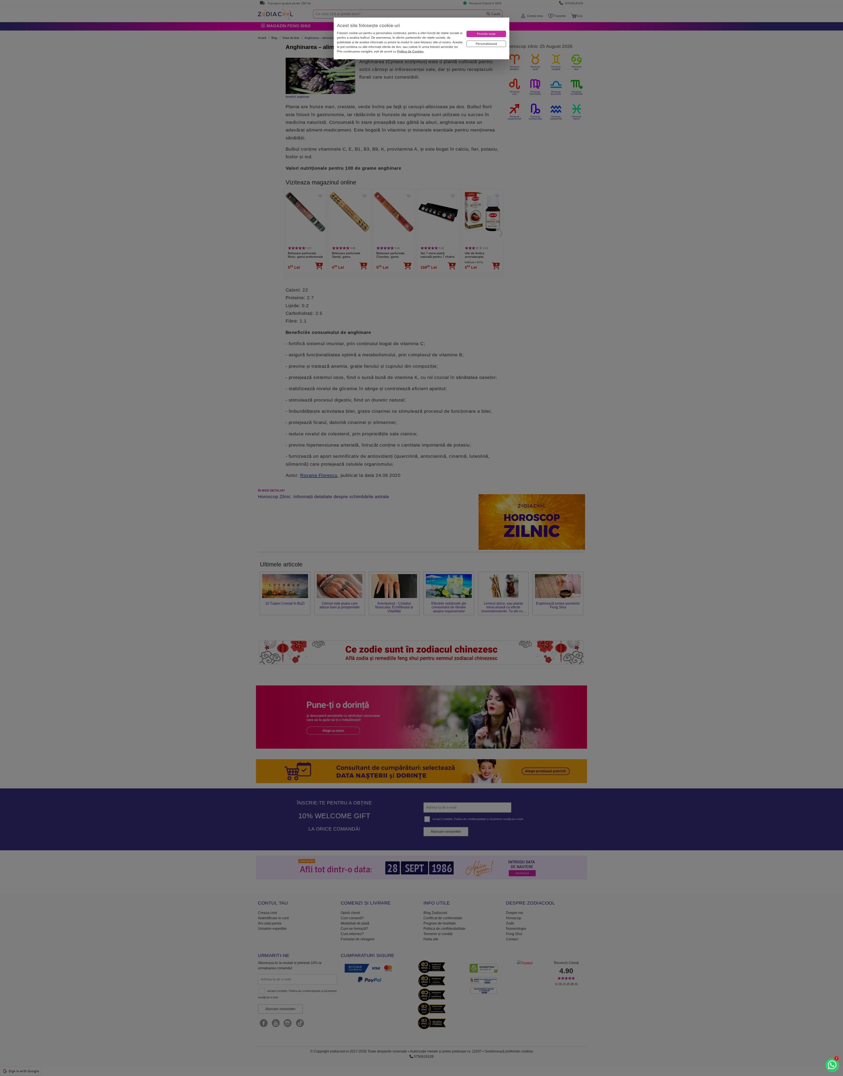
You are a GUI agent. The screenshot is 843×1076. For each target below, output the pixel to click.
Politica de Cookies (410, 51)
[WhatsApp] (832, 1065)
